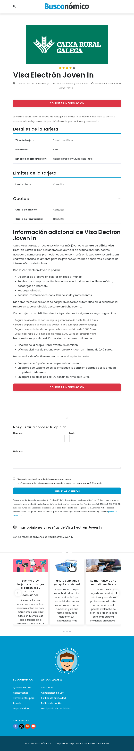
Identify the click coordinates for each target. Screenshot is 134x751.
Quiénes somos (22, 687)
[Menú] (119, 6)
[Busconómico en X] (21, 726)
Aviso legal (47, 687)
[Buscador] (15, 6)
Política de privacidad (53, 698)
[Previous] (18, 593)
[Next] (116, 593)
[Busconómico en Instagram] (27, 726)
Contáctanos (20, 692)
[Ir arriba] (126, 745)
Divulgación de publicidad (55, 708)
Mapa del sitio (21, 708)
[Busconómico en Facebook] (15, 726)
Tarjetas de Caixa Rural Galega (33, 83)
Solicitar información (67, 103)
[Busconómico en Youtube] (33, 726)
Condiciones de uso (52, 692)
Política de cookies (51, 703)
